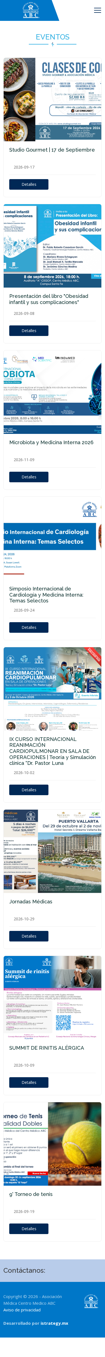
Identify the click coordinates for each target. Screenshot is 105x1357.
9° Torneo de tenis (31, 1194)
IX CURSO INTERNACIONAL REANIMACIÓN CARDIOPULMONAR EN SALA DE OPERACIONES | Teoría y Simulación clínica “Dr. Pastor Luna (52, 751)
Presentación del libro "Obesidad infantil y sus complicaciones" (48, 299)
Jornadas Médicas (30, 901)
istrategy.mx (54, 1323)
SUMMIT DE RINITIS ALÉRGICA (46, 1048)
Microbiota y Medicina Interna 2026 (51, 442)
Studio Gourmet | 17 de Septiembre (52, 150)
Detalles (29, 184)
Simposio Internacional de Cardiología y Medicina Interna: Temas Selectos (46, 595)
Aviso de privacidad (22, 1309)
